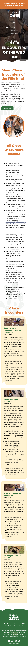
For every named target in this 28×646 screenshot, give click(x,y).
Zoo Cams (14, 30)
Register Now (7, 108)
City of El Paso (15, 643)
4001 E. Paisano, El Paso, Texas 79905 (14, 624)
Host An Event (14, 33)
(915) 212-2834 (13, 224)
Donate (14, 36)
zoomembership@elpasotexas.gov (16, 222)
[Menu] (14, 22)
